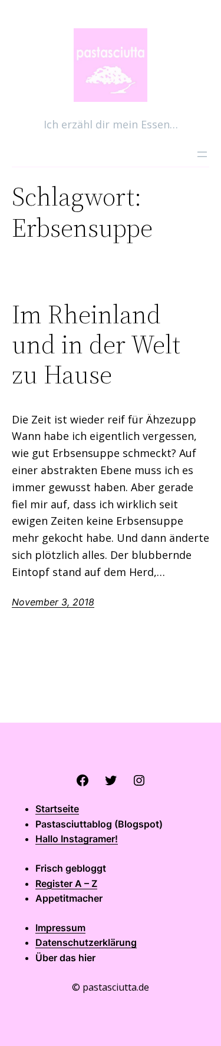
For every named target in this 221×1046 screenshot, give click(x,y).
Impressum (60, 928)
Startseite (57, 809)
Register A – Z (66, 883)
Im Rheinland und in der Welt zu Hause (96, 344)
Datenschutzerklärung (86, 942)
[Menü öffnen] (202, 154)
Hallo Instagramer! (76, 839)
